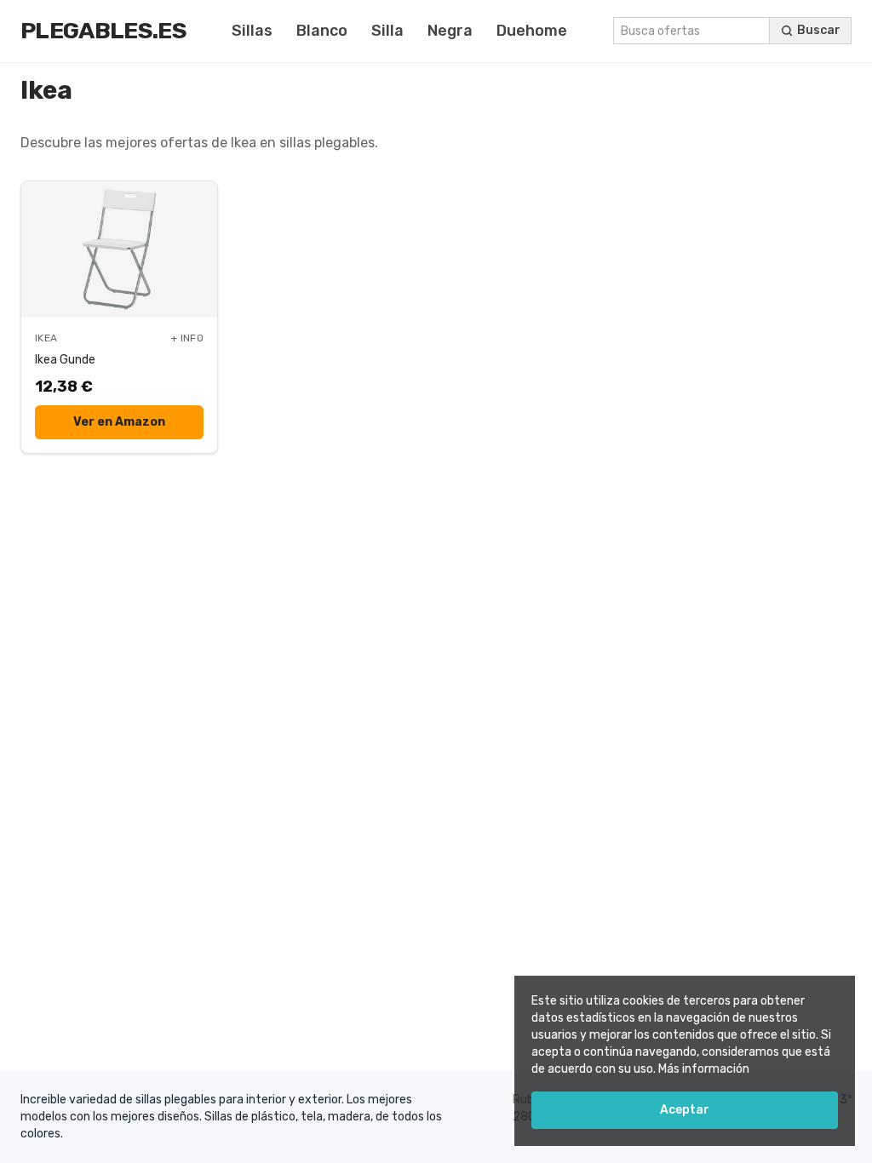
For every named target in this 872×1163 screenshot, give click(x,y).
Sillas (252, 30)
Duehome (531, 30)
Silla (387, 30)
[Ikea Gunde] (119, 249)
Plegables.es (103, 30)
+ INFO (187, 338)
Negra (450, 30)
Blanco (321, 30)
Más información (703, 1069)
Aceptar (684, 1110)
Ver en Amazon (119, 422)
